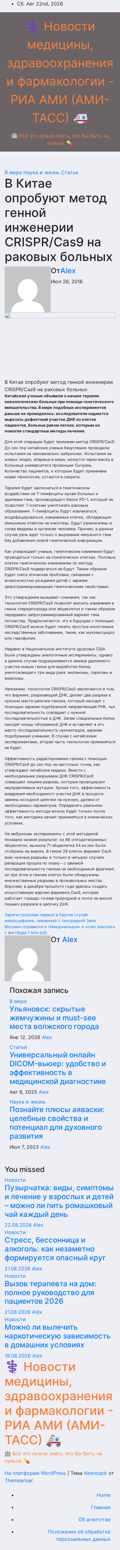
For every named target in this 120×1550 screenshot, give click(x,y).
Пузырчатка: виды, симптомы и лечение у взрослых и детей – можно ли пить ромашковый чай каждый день (59, 1200)
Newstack (95, 1473)
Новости (15, 1180)
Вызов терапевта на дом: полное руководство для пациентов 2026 (50, 1292)
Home (103, 1495)
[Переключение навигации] (60, 161)
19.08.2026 (18, 1356)
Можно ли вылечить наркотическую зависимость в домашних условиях (58, 1336)
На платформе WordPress (36, 1473)
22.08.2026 (19, 1225)
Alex (68, 270)
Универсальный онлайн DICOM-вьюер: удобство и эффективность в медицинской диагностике (58, 1067)
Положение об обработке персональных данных (79, 1535)
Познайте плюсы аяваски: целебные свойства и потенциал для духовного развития (57, 1122)
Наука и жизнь (42, 172)
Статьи (69, 172)
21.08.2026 (18, 1268)
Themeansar (19, 1480)
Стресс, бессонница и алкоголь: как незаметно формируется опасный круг (55, 1249)
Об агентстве (94, 1519)
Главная (100, 1507)
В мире (14, 172)
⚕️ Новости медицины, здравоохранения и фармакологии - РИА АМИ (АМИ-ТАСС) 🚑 (59, 1403)
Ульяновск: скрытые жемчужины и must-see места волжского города (54, 1018)
